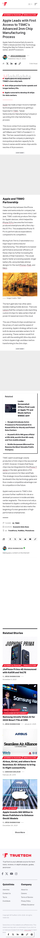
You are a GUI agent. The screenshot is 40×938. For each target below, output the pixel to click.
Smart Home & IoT (11, 710)
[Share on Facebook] (8, 934)
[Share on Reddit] (15, 63)
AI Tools (12, 808)
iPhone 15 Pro (8, 222)
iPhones (22, 265)
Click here (27, 930)
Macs (5, 268)
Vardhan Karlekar (13, 772)
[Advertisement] (20, 175)
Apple (5, 105)
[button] (36, 4)
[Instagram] (16, 873)
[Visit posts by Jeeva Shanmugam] (5, 548)
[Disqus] (20, 589)
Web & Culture (30, 15)
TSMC (15, 111)
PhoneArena (29, 530)
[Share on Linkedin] (11, 63)
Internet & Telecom (12, 15)
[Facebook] (2, 873)
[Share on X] (7, 63)
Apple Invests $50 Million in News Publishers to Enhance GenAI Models (18, 815)
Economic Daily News (21, 527)
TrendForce (12, 530)
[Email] (22, 934)
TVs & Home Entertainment (15, 713)
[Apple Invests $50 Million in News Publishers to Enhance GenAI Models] (20, 794)
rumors (6, 310)
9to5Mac (21, 530)
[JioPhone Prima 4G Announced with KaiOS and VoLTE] (20, 651)
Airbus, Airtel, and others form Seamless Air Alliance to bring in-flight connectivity (19, 764)
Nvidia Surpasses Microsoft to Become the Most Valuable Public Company (19, 447)
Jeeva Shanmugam (18, 56)
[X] (7, 873)
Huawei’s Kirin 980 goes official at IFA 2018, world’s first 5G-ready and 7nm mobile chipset (19, 437)
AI (13, 523)
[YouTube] (11, 873)
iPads (29, 265)
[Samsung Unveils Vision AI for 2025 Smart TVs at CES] (20, 699)
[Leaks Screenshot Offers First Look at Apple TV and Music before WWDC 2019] (10, 408)
